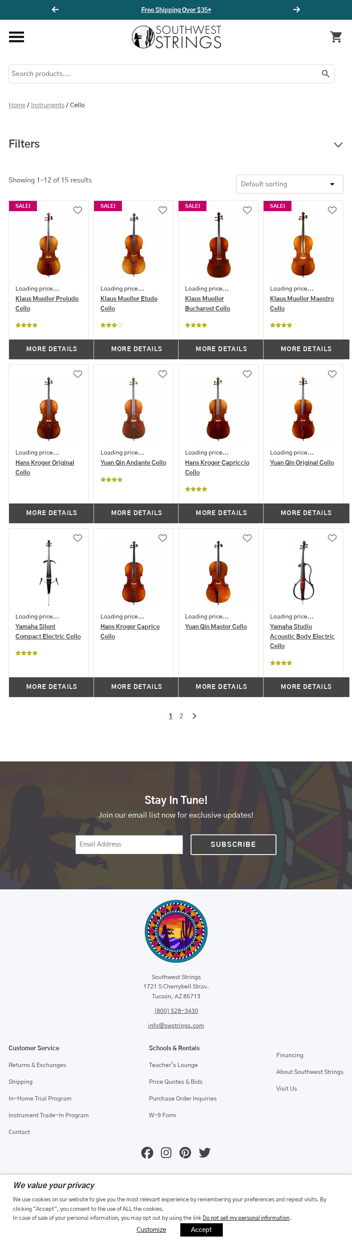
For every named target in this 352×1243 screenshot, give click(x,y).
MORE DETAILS (52, 349)
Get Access (202, 10)
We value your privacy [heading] (53, 1186)
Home (17, 105)
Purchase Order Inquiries (183, 1099)
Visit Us (286, 1089)
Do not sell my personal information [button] (246, 1218)
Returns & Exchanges (37, 1065)
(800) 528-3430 (176, 1011)
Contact (19, 1132)
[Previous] (57, 10)
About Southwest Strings (309, 1072)
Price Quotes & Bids (176, 1082)
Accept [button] (201, 1230)
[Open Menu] (16, 37)
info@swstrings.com (176, 1026)
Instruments (47, 105)
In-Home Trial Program (40, 1099)
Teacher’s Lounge (173, 1065)
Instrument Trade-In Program (49, 1116)
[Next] (295, 10)
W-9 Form (162, 1116)
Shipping (21, 1082)
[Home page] (176, 37)
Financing (289, 1055)
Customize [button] (151, 1230)
